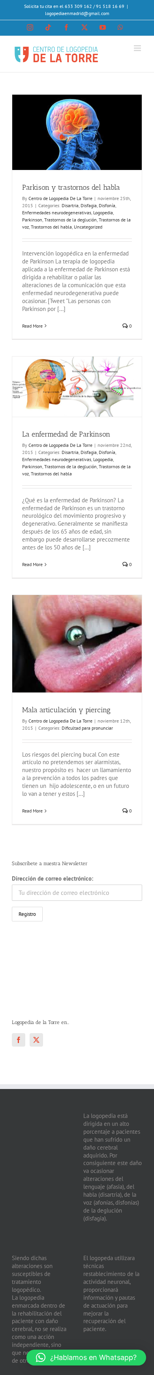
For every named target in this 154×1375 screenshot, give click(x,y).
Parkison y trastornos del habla (71, 187)
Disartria (70, 205)
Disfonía (107, 205)
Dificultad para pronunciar (87, 728)
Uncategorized (88, 227)
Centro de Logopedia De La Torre (60, 198)
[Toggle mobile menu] (138, 48)
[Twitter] (36, 1040)
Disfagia (89, 205)
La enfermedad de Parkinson (66, 434)
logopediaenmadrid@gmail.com (77, 13)
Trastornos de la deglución (70, 220)
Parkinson (32, 220)
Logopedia (103, 212)
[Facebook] (18, 1040)
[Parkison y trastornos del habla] (77, 132)
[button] (86, 1357)
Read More (32, 326)
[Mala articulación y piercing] (77, 643)
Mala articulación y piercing (66, 710)
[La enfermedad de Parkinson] (77, 387)
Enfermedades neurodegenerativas (56, 212)
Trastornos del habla (51, 227)
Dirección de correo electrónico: (52, 878)
